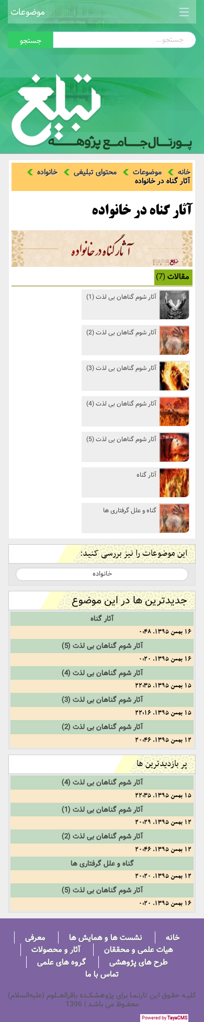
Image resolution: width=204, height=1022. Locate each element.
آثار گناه (146, 474)
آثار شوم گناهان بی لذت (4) (121, 403)
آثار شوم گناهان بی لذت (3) (121, 368)
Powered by (164, 1018)
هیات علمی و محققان (138, 950)
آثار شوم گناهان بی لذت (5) (121, 439)
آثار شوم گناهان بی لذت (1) (121, 297)
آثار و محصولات (56, 950)
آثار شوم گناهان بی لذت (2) (121, 332)
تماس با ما (102, 974)
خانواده (47, 172)
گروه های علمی (61, 962)
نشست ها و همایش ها (105, 937)
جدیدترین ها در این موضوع (129, 600)
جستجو (30, 41)
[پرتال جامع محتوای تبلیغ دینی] (102, 109)
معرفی (35, 937)
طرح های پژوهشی (138, 962)
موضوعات (27, 11)
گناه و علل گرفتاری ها (129, 510)
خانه (184, 172)
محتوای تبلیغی (95, 172)
